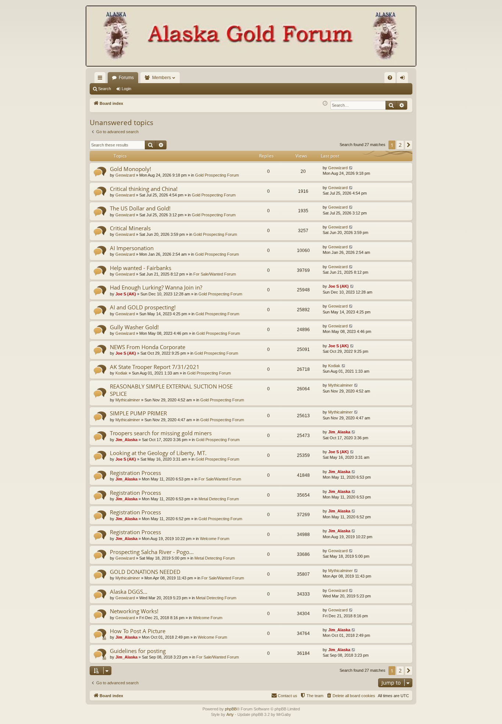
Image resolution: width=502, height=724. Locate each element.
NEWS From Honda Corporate (147, 347)
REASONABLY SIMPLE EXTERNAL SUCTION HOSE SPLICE (171, 390)
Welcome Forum (214, 538)
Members (161, 77)
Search (104, 88)
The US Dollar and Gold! (140, 208)
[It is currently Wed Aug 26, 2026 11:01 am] (325, 103)
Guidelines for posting (138, 650)
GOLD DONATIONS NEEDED (145, 571)
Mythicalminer (127, 400)
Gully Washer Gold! (134, 327)
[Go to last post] (351, 168)
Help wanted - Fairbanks (140, 268)
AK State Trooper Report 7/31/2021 (155, 366)
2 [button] (400, 144)
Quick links (101, 79)
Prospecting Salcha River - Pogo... (152, 552)
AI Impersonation (132, 248)
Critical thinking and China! (144, 188)
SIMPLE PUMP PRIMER (138, 413)
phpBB (231, 709)
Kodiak (121, 373)
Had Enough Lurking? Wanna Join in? (156, 287)
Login (126, 88)
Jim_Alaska (126, 439)
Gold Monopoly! (130, 169)
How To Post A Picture (137, 631)
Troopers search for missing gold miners (161, 433)
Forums (126, 77)
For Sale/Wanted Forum (214, 274)
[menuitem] (389, 77)
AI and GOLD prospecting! (143, 307)
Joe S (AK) (125, 294)
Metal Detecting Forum (218, 499)
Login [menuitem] (404, 79)
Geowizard (125, 175)
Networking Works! (134, 611)
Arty (230, 714)
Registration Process (135, 472)
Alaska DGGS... (128, 591)
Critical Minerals (130, 228)
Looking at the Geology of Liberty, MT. (158, 453)
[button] (408, 145)
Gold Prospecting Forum (217, 175)
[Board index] (251, 37)
